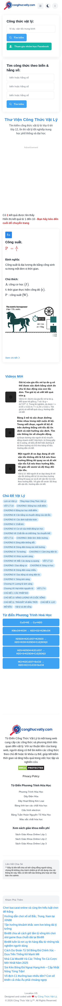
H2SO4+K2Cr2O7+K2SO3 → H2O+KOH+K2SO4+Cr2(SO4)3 (31, 640)
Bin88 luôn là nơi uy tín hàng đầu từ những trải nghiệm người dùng (31, 943)
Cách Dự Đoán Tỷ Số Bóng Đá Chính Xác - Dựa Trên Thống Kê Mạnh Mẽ (29, 952)
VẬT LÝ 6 (41, 588)
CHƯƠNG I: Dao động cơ (15, 565)
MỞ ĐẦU (8, 607)
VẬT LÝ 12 (47, 561)
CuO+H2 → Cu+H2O (31, 622)
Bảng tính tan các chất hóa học (31, 805)
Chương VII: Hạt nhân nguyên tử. (19, 588)
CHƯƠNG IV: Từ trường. (15, 552)
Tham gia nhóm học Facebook (31, 46)
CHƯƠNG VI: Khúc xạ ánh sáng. (18, 556)
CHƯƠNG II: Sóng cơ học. (42, 565)
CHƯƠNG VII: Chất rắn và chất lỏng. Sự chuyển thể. (27, 533)
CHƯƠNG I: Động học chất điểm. (32, 506)
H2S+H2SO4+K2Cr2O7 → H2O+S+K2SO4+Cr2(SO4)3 (31, 652)
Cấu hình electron (31, 810)
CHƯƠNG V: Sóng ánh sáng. (17, 579)
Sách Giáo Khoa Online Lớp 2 (31, 839)
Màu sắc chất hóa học (31, 819)
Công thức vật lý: (20, 21)
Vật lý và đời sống (23, 607)
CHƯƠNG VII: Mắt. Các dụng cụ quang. (22, 561)
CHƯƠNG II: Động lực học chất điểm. (21, 510)
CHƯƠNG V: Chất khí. (14, 524)
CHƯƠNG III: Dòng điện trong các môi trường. (24, 547)
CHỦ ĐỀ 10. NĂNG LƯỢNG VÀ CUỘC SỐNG (24, 598)
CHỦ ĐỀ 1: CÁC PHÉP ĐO (16, 593)
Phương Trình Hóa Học (31, 791)
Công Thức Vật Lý (47, 996)
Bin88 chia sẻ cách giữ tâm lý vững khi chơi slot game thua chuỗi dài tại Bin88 (30, 935)
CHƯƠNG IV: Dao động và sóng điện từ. (22, 575)
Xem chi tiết (11, 357)
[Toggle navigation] (40, 6)
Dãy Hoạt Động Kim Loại (31, 801)
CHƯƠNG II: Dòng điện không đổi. (19, 542)
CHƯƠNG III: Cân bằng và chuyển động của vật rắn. (27, 515)
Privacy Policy (31, 776)
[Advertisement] (31, 180)
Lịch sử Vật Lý (10, 501)
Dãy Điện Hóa (31, 796)
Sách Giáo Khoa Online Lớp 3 (31, 843)
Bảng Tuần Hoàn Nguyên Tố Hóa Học (31, 814)
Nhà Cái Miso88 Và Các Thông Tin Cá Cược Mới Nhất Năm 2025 (30, 960)
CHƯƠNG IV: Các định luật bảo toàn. (20, 519)
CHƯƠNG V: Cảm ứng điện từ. (43, 552)
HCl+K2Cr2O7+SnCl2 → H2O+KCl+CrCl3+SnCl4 (31, 663)
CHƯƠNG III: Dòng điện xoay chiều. (20, 570)
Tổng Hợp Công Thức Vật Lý (33, 501)
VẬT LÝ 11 (8, 538)
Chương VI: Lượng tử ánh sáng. (18, 584)
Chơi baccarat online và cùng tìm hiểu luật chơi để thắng (30, 909)
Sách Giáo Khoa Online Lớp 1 (31, 834)
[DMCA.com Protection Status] (31, 768)
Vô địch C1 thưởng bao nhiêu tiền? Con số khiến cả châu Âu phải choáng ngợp (29, 978)
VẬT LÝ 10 (9, 506)
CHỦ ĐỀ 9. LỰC (48, 602)
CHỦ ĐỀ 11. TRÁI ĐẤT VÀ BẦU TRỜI (20, 602)
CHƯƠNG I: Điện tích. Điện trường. (32, 538)
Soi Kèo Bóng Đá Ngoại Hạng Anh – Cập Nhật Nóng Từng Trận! (31, 969)
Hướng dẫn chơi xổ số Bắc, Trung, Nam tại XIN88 (29, 918)
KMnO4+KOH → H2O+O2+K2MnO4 (31, 630)
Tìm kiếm (19, 37)
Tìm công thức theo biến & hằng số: (28, 68)
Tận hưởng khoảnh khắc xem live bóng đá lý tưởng (30, 926)
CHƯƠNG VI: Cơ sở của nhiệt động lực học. (24, 529)
